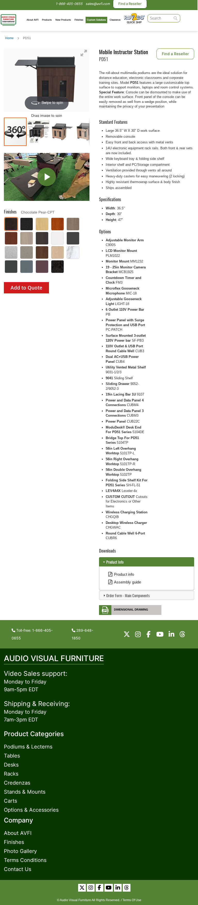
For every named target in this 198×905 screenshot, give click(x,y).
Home (9, 38)
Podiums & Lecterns (28, 747)
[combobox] (163, 18)
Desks (11, 765)
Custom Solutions (96, 19)
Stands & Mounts (24, 792)
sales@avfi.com (98, 4)
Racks (11, 774)
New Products (63, 19)
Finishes (79, 19)
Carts (10, 801)
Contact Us (17, 869)
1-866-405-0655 (69, 4)
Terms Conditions (25, 860)
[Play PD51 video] (46, 177)
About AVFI (32, 19)
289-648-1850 (82, 634)
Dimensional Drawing (131, 609)
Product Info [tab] (114, 562)
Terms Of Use (131, 900)
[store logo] (8, 19)
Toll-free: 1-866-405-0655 (32, 634)
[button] (38, 131)
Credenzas (17, 783)
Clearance (115, 19)
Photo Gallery (20, 851)
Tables (12, 756)
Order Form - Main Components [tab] (128, 595)
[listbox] (46, 246)
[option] (11, 224)
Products (47, 19)
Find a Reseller (175, 54)
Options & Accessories (31, 810)
